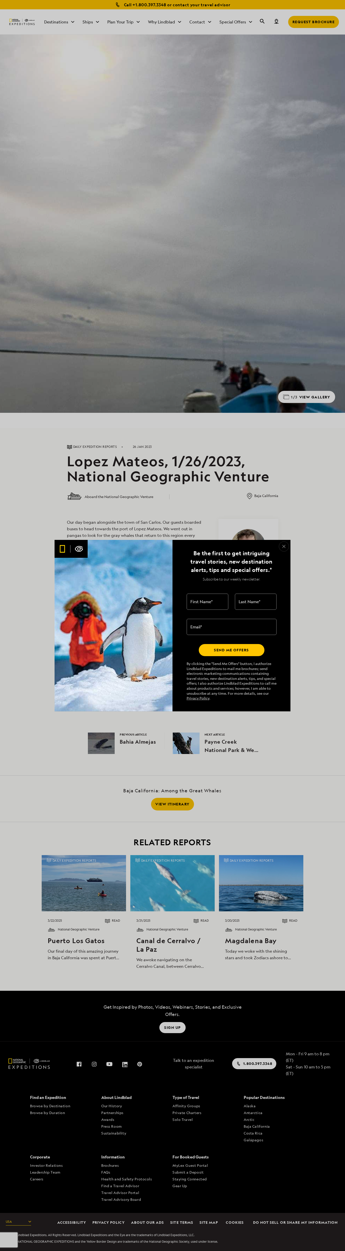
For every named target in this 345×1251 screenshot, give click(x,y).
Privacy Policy (198, 698)
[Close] (284, 546)
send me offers (231, 650)
